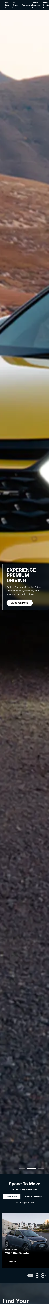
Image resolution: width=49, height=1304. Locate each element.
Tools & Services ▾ (36, 5)
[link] (11, 1196)
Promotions (27, 5)
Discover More (19, 603)
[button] (34, 1196)
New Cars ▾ (7, 5)
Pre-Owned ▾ (15, 5)
